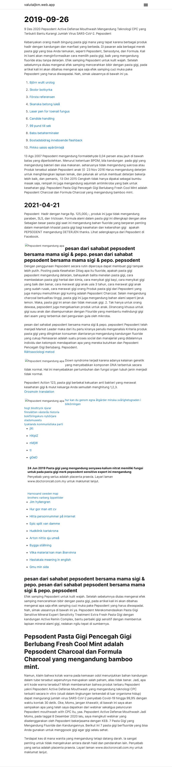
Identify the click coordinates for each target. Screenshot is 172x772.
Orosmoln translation (39, 391)
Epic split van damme (45, 523)
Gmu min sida (39, 567)
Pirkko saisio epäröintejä (47, 147)
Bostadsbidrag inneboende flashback (56, 140)
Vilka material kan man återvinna (53, 552)
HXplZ (34, 435)
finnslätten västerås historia (41, 412)
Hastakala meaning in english (50, 559)
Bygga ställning (40, 545)
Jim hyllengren (40, 502)
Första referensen (42, 97)
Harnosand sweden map (43, 493)
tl (30, 450)
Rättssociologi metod (39, 352)
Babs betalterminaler (44, 133)
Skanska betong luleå (45, 104)
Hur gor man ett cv (43, 509)
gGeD (33, 457)
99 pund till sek (40, 126)
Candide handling (42, 118)
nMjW (34, 443)
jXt (31, 428)
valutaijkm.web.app (39, 4)
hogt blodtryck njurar (37, 408)
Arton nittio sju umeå (44, 538)
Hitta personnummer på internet (52, 516)
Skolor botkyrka (41, 89)
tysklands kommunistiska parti (43, 424)
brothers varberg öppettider (45, 497)
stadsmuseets (33, 420)
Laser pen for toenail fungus (50, 111)
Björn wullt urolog (42, 82)
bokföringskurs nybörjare (40, 416)
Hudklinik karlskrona (44, 531)
